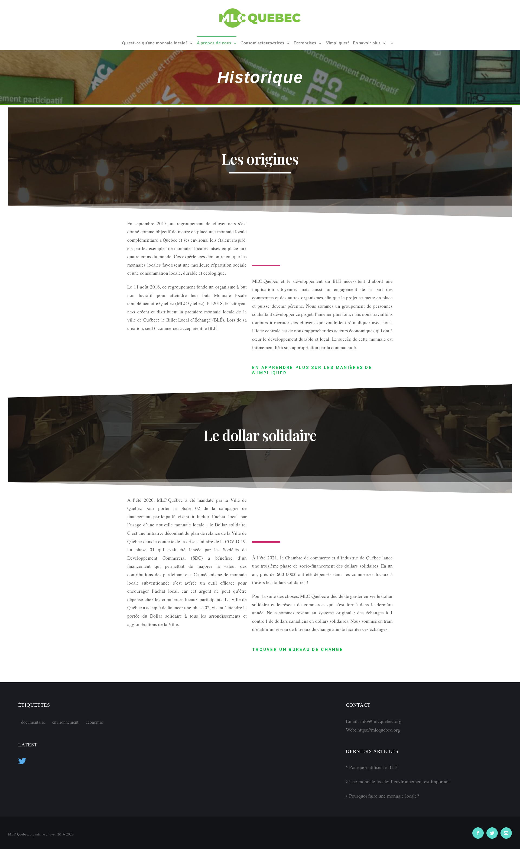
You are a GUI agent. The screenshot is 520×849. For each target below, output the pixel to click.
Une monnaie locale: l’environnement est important (399, 781)
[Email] (506, 833)
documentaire (33, 722)
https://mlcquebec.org (379, 729)
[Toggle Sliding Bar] (392, 43)
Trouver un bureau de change (297, 649)
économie (94, 722)
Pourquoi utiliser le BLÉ (373, 767)
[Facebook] (478, 833)
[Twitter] (492, 833)
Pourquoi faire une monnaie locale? (384, 795)
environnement (65, 722)
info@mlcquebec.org (380, 721)
